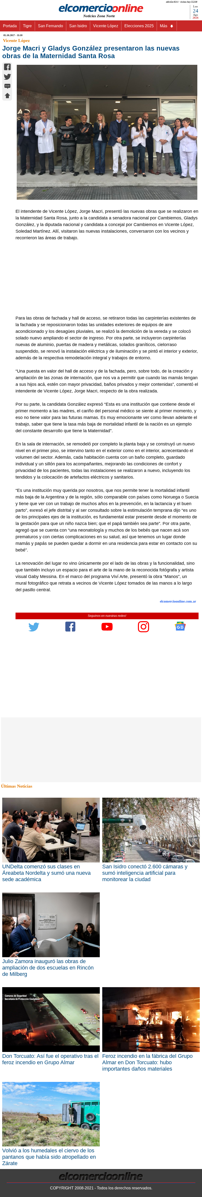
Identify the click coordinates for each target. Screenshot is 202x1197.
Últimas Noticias (16, 786)
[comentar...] (7, 87)
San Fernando (50, 26)
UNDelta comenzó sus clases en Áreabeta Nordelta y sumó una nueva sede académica (46, 872)
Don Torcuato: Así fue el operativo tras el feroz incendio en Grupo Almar (50, 1059)
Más (163, 26)
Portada (10, 26)
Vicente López (105, 26)
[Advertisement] (104, 278)
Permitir (140, 16)
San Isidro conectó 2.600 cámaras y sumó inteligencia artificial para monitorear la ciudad (144, 872)
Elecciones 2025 (139, 26)
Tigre (27, 26)
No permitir (115, 16)
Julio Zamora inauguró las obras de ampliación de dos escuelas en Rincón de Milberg (48, 967)
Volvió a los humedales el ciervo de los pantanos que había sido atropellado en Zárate (49, 1156)
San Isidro (78, 26)
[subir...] (7, 96)
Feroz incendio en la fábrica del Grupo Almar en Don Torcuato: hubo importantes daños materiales (147, 1062)
